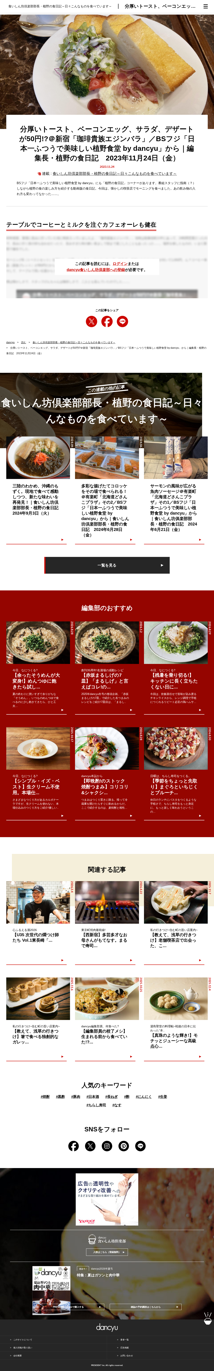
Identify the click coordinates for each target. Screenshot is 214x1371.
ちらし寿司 (96, 1105)
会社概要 (17, 1355)
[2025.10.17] (38, 748)
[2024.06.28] (107, 457)
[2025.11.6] (38, 998)
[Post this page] (91, 321)
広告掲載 (124, 1347)
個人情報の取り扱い (22, 1347)
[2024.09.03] (38, 457)
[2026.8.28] (38, 642)
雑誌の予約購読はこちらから (146, 1307)
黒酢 (60, 1097)
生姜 (162, 1097)
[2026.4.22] (107, 902)
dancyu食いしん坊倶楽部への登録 (96, 270)
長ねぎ (111, 1097)
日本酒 (93, 1097)
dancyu (10, 342)
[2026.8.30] (176, 748)
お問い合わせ (126, 1355)
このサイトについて (22, 1340)
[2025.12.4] (176, 998)
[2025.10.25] (107, 998)
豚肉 (75, 1097)
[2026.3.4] (38, 902)
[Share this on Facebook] (107, 321)
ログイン (120, 264)
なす (116, 1105)
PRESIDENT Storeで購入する (68, 1307)
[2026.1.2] (107, 642)
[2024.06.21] (176, 457)
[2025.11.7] (176, 902)
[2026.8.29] (176, 642)
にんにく (144, 1097)
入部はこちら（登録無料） (107, 1252)
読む (23, 342)
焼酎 (45, 1097)
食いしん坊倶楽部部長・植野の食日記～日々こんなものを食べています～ (115, 174)
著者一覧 (124, 1340)
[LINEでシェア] (122, 321)
